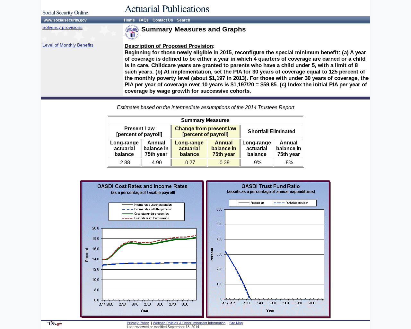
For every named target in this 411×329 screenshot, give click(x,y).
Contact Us (163, 20)
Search (183, 20)
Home (129, 20)
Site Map (236, 323)
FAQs (144, 20)
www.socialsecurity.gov (65, 20)
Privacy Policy (138, 323)
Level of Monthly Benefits (67, 45)
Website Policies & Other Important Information (189, 323)
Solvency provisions (62, 27)
